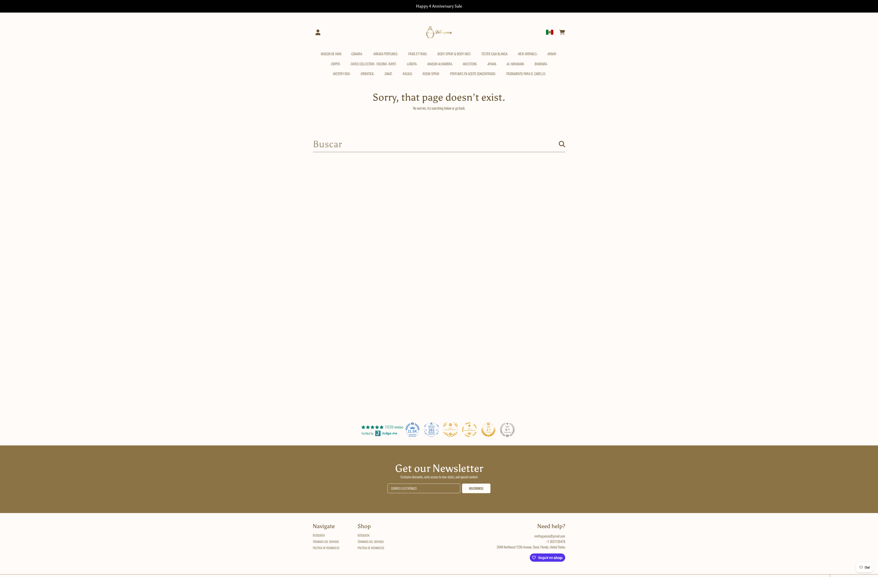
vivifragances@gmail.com (549, 535)
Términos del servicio (326, 541)
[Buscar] (562, 144)
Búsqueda (319, 535)
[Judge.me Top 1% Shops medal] (488, 429)
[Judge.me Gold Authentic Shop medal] (450, 429)
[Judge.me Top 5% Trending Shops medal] (507, 429)
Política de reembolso (326, 547)
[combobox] (439, 144)
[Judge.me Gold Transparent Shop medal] (469, 429)
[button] (562, 32)
